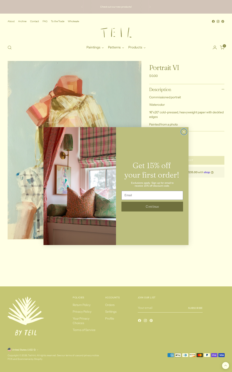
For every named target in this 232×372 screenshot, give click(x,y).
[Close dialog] (184, 132)
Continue (152, 206)
